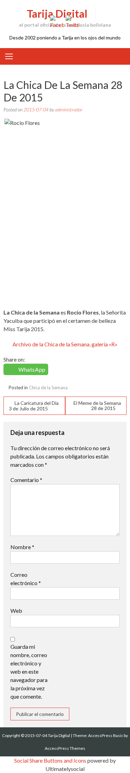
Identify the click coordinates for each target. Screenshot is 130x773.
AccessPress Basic (105, 735)
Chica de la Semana (48, 387)
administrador (69, 109)
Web (16, 610)
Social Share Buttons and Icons (50, 760)
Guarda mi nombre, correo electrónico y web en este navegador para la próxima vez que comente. (28, 671)
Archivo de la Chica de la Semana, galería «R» (65, 344)
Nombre (22, 547)
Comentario (26, 479)
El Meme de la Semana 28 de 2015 (97, 405)
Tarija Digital (57, 13)
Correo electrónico (25, 578)
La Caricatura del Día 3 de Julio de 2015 (34, 405)
